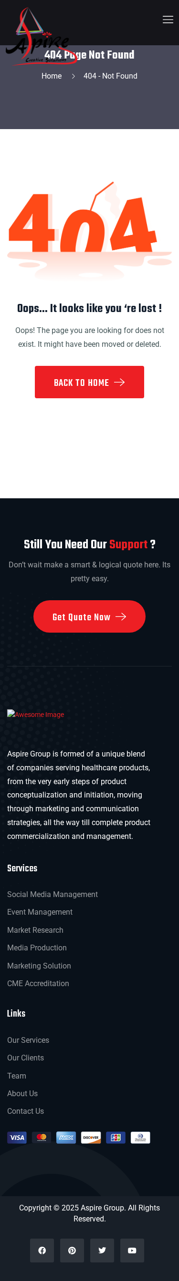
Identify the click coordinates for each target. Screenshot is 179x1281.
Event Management (40, 912)
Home (53, 76)
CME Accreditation (38, 983)
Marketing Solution (39, 965)
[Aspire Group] (41, 36)
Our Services (28, 1040)
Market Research (35, 930)
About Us (22, 1093)
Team (16, 1075)
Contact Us (25, 1111)
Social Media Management (52, 894)
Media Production (37, 947)
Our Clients (25, 1057)
